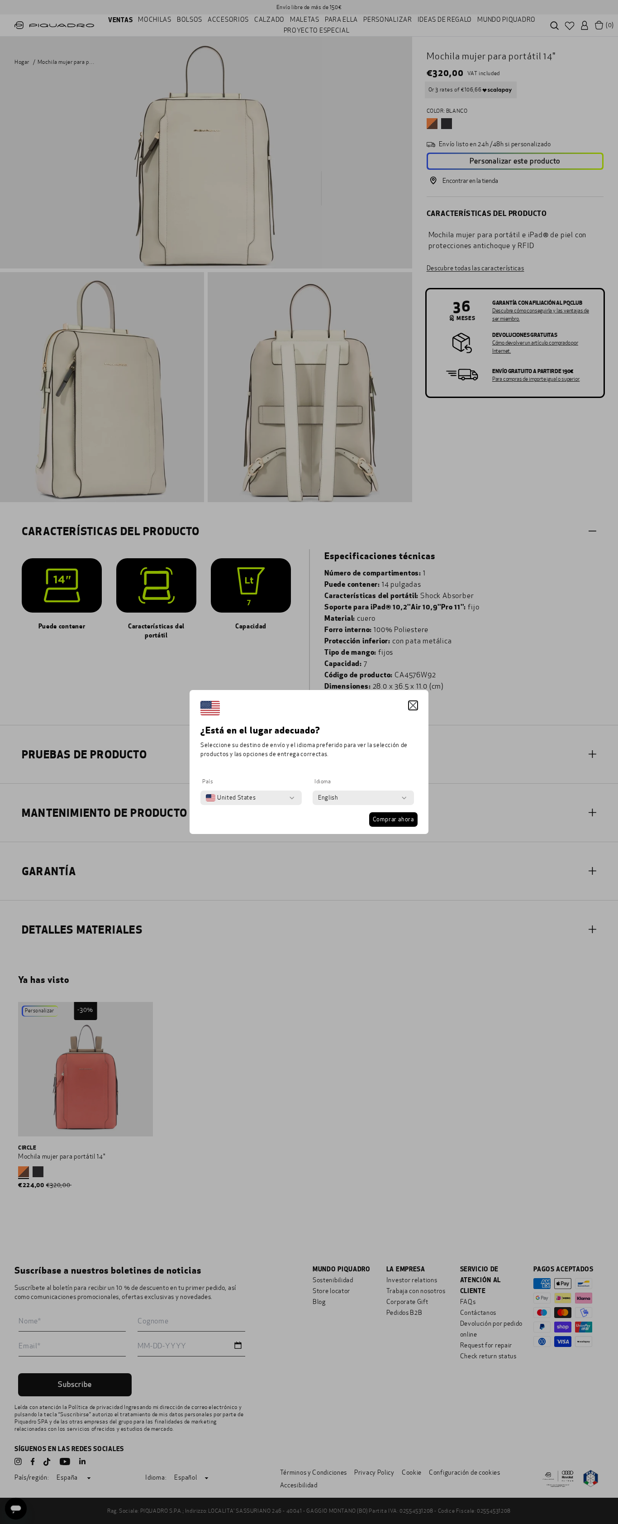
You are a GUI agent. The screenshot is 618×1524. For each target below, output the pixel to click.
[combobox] (231, 797)
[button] (413, 705)
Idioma (322, 781)
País (207, 781)
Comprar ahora (393, 819)
